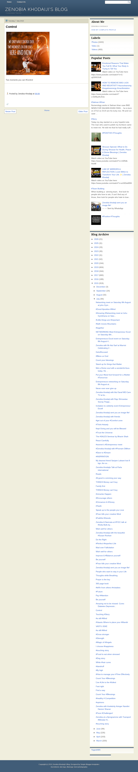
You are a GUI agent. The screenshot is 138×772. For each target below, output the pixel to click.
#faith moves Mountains (106, 324)
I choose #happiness (104, 646)
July (98, 299)
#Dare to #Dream (103, 453)
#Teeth (99, 506)
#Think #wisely (102, 425)
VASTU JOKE (101, 626)
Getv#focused (102, 352)
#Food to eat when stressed (108, 654)
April (98, 737)
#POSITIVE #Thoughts (112, 133)
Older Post (82, 111)
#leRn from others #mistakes (108, 588)
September (101, 291)
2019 (96, 267)
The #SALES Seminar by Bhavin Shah (112, 437)
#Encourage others (104, 498)
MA (99, 750)
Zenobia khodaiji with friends (108, 417)
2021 (96, 259)
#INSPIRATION (102, 457)
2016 (96, 279)
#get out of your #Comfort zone (109, 421)
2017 (96, 275)
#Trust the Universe (104, 433)
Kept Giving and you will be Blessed (111, 429)
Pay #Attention (102, 596)
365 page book (102, 584)
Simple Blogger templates (89, 764)
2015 (96, 283)
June (98, 729)
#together (100, 328)
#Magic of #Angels (104, 642)
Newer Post (10, 111)
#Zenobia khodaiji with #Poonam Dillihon (113, 449)
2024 (96, 247)
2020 (96, 263)
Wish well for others (104, 529)
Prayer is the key (103, 580)
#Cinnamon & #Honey (105, 502)
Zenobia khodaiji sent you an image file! (113, 413)
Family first (100, 486)
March (99, 741)
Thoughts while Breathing (107, 576)
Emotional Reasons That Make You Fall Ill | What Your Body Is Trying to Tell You (115, 66)
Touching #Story (103, 614)
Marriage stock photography (77, 767)
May (98, 733)
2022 (96, 255)
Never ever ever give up (106, 388)
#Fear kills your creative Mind (108, 514)
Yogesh (94, 750)
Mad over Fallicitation (105, 548)
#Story (94, 119)
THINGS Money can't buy (107, 482)
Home (9, 2)
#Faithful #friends (103, 518)
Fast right (100, 686)
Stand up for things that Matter (109, 364)
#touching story (102, 650)
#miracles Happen (103, 494)
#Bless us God (102, 356)
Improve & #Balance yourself (108, 556)
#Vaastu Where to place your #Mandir (112, 622)
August (99, 295)
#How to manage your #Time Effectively (113, 674)
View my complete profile (103, 30)
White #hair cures (103, 662)
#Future (99, 592)
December (100, 287)
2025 (96, 243)
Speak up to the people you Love (110, 510)
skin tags (63, 767)
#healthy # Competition (105, 698)
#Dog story (100, 658)
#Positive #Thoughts (111, 216)
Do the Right (101, 540)
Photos (95, 42)
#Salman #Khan (98, 102)
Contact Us (21, 2)
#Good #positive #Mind (105, 309)
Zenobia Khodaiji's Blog (36, 9)
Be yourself (100, 560)
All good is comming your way (108, 478)
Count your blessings (105, 360)
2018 (96, 271)
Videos (94, 50)
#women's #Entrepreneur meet (109, 445)
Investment (55, 767)
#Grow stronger (102, 634)
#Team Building (97, 189)
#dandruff (100, 666)
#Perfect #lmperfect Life (106, 544)
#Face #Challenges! (104, 713)
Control (11, 26)
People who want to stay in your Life (111, 572)
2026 (96, 239)
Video (94, 46)
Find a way (100, 690)
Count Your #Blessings (105, 678)
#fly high (99, 670)
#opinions (100, 702)
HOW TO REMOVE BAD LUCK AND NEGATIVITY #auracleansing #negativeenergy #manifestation (116, 85)
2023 (96, 251)
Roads (98, 474)
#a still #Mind (101, 618)
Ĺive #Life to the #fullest (106, 682)
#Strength (100, 638)
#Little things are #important (108, 320)
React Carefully (102, 441)
